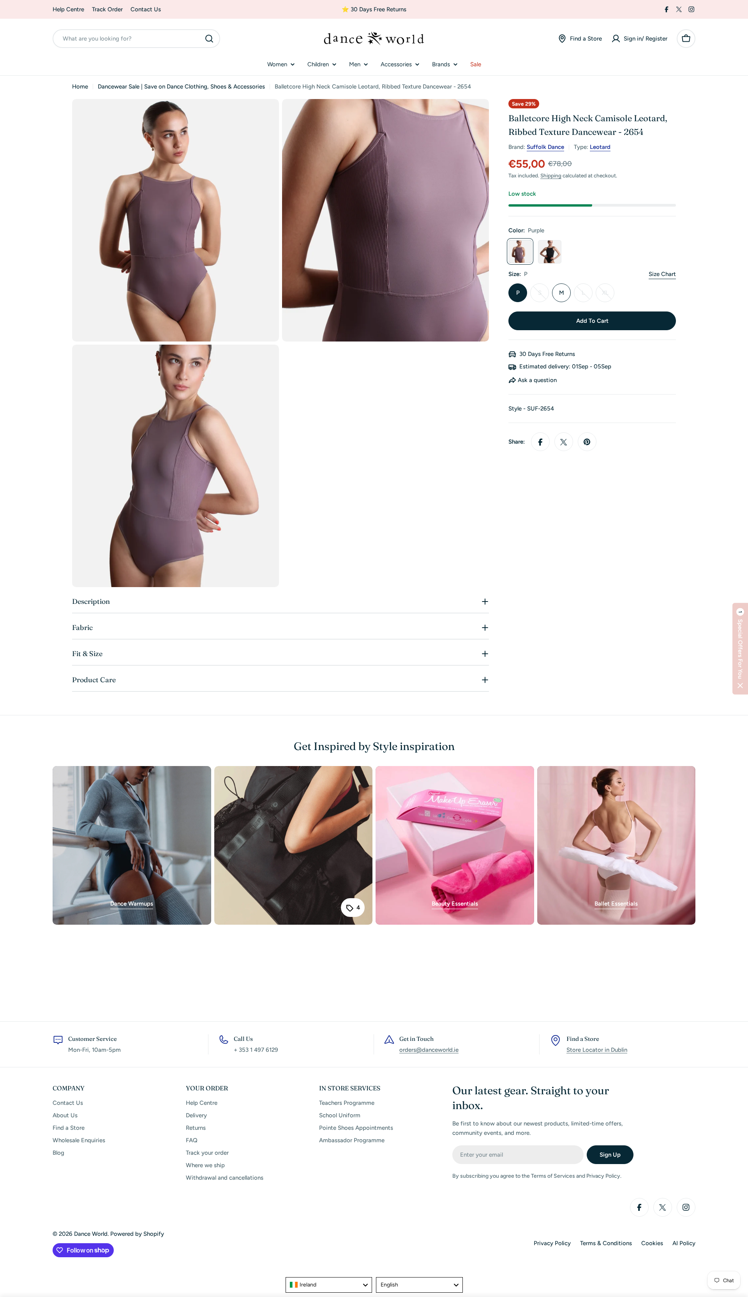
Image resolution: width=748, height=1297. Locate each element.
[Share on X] (563, 442)
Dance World (91, 1233)
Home (80, 86)
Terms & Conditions (606, 1243)
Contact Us (146, 9)
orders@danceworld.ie (429, 1049)
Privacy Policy (552, 1243)
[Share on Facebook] (540, 442)
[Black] (549, 252)
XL (608, 296)
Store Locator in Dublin (596, 1049)
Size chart (662, 274)
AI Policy (683, 1243)
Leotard (600, 147)
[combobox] (136, 38)
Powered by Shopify (137, 1233)
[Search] (209, 38)
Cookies (652, 1243)
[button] (740, 648)
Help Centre (68, 9)
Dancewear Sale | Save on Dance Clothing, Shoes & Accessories (181, 86)
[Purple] (520, 252)
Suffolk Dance (545, 147)
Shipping (550, 176)
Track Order (107, 9)
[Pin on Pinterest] (587, 442)
